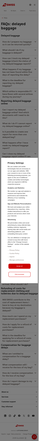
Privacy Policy (14, 250)
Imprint (11, 257)
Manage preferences (16, 260)
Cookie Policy (14, 253)
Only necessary (19, 274)
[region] (19, 220)
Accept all (20, 266)
